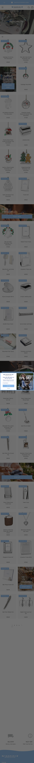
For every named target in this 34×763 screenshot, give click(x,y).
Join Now (8, 385)
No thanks (8, 388)
